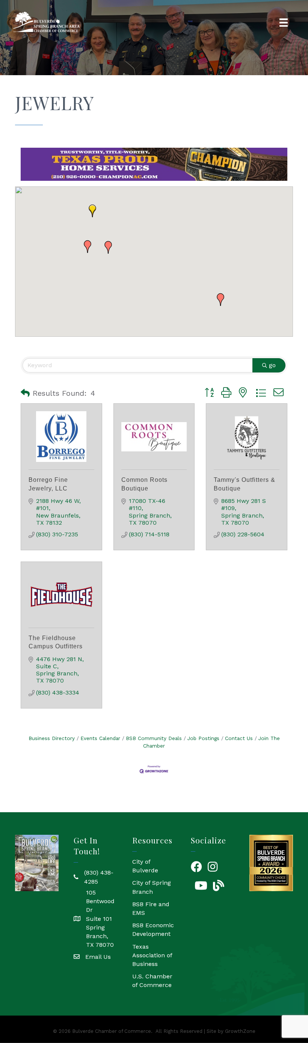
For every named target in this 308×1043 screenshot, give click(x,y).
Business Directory (52, 738)
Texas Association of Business (152, 955)
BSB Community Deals (154, 738)
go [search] (272, 365)
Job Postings (203, 738)
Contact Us (239, 738)
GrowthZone (240, 1031)
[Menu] (283, 22)
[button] (92, 210)
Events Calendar (100, 738)
